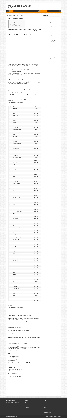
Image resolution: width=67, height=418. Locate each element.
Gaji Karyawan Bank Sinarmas (54, 26)
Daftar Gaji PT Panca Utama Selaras (15, 24)
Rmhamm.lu (51, 416)
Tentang (26, 404)
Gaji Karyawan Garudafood (53, 53)
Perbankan (22, 11)
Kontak (26, 405)
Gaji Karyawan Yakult (53, 30)
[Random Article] (60, 11)
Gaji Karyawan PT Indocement (54, 47)
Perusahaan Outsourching (35, 11)
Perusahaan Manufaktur (43, 11)
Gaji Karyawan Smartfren (53, 35)
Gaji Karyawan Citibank (53, 22)
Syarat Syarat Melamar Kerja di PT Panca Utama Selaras (18, 26)
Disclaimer (26, 409)
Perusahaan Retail (27, 11)
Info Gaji (11, 11)
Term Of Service (27, 410)
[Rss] (60, 2)
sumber (10, 90)
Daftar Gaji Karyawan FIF (53, 40)
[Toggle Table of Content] (23, 21)
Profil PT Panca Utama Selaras (14, 23)
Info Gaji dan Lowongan (19, 6)
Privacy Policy (27, 407)
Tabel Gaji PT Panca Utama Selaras (16, 25)
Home (8, 11)
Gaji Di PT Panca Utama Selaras (14, 22)
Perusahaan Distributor (17, 11)
